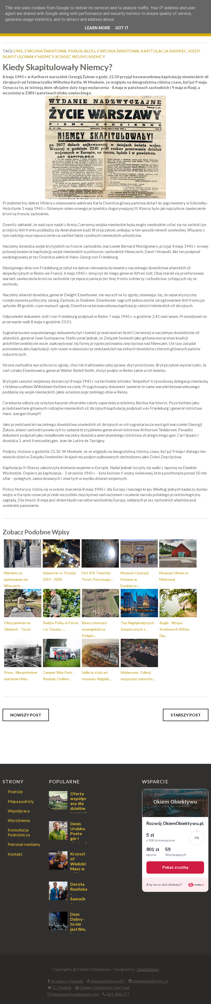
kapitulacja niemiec (164, 50)
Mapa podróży (21, 801)
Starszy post (186, 714)
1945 (18, 50)
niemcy (97, 56)
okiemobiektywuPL (107, 981)
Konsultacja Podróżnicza (19, 832)
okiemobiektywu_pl (150, 981)
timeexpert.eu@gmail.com (75, 994)
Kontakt (15, 853)
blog (89, 50)
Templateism (147, 969)
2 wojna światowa (45, 50)
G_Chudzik (62, 987)
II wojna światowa (118, 50)
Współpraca (19, 810)
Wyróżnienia (19, 820)
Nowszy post (25, 714)
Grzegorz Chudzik (67, 981)
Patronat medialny (24, 844)
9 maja (75, 50)
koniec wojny (71, 56)
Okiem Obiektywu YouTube (104, 987)
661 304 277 (118, 994)
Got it (122, 27)
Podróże (15, 791)
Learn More (97, 27)
